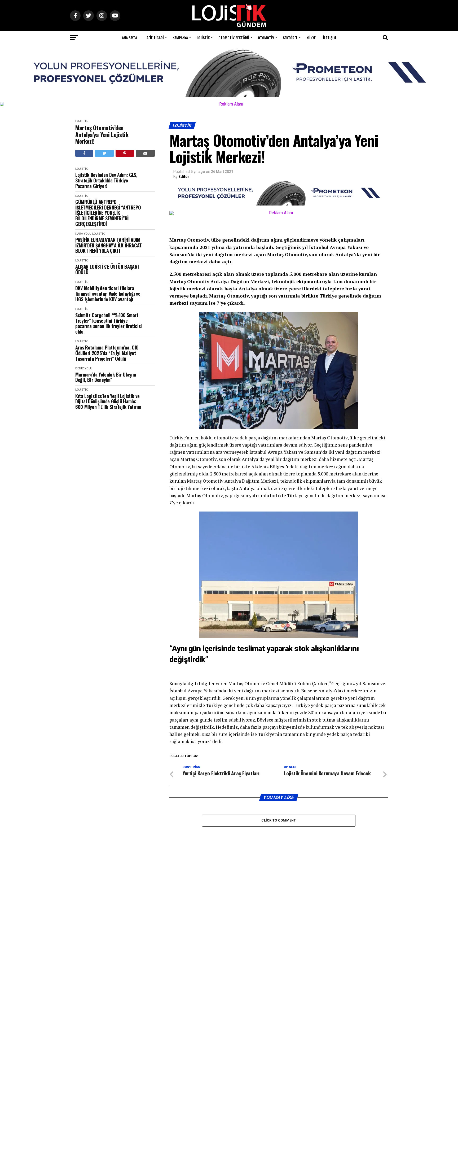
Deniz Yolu (83, 368)
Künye (311, 37)
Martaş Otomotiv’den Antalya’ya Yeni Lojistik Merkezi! (101, 134)
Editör (183, 176)
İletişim (329, 37)
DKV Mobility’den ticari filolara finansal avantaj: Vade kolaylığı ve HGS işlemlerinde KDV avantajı (107, 293)
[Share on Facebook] (84, 153)
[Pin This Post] (125, 153)
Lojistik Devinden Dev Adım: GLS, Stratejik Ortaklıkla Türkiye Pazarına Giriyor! (106, 180)
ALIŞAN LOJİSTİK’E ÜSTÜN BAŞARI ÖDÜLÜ (107, 269)
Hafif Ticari (154, 37)
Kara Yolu (83, 233)
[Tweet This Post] (104, 153)
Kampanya (180, 37)
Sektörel (290, 37)
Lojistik (203, 37)
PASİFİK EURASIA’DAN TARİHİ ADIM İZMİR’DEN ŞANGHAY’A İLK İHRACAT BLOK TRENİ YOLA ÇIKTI (108, 245)
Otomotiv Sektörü (233, 37)
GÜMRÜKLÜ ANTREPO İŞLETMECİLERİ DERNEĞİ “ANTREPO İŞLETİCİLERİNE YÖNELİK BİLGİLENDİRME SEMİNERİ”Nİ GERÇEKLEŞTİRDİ (108, 212)
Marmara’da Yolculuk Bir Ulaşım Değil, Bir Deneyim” (105, 377)
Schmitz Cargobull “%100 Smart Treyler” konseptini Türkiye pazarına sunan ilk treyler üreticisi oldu (108, 323)
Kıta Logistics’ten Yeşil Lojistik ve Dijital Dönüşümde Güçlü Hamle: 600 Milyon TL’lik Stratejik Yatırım (108, 401)
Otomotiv (266, 37)
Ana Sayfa (129, 37)
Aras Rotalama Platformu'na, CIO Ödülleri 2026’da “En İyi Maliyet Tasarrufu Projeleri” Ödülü (107, 353)
